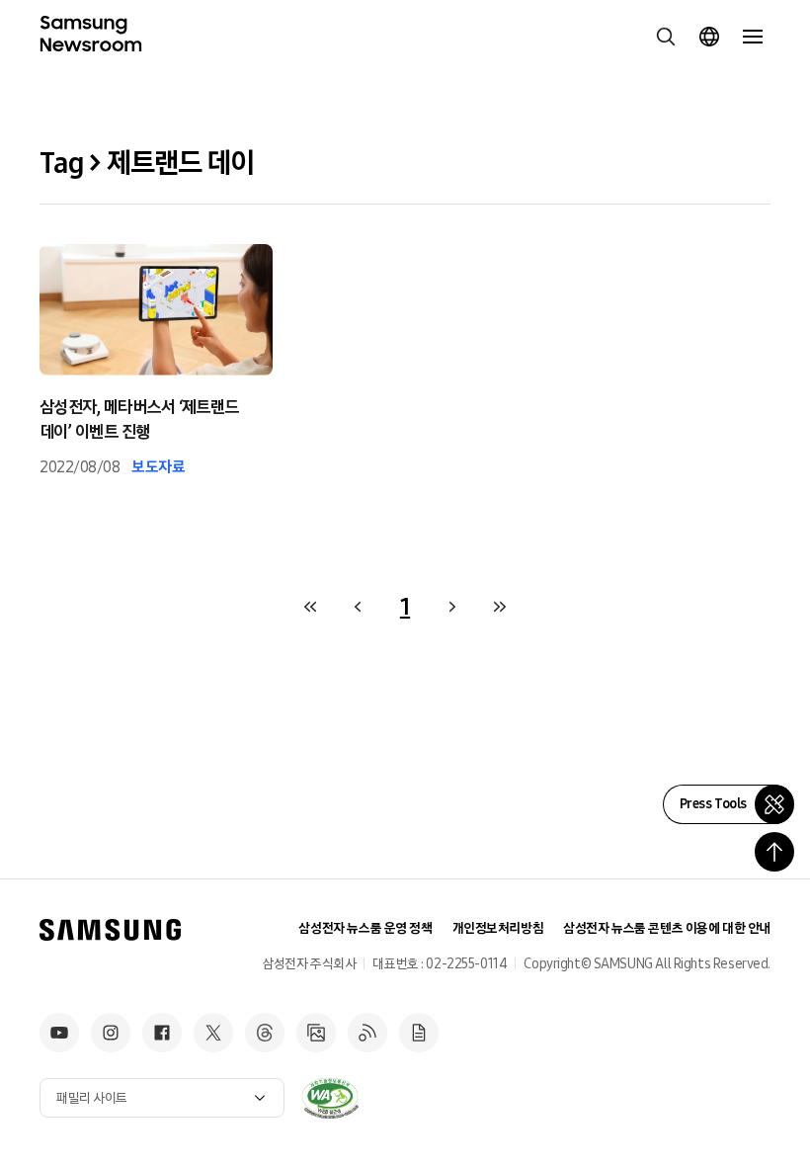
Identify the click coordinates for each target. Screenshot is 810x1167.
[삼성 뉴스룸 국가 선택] (709, 36)
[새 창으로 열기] (330, 1098)
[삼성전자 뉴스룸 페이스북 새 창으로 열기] (162, 1032)
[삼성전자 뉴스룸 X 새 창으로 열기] (213, 1032)
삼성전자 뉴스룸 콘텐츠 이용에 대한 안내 (666, 928)
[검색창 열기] (666, 36)
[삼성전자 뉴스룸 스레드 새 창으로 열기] (264, 1032)
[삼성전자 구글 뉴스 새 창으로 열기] (419, 1032)
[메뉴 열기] (752, 36)
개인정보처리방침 (498, 928)
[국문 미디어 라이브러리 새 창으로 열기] (316, 1032)
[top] (774, 852)
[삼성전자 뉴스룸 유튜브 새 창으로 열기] (59, 1032)
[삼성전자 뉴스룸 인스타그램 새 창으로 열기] (110, 1032)
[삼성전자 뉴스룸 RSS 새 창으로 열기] (367, 1032)
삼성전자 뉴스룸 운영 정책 (365, 928)
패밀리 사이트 (91, 1098)
